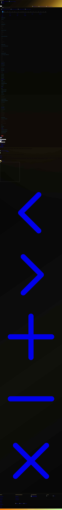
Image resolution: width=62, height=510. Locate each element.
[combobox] (3, 139)
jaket (1, 50)
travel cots (2, 75)
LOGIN (37, 6)
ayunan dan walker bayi (4, 129)
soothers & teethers (3, 91)
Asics (2, 15)
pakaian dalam (2, 51)
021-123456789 (17, 499)
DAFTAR (44, 6)
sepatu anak (2, 32)
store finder (23, 9)
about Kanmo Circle (8, 9)
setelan (2, 49)
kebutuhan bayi (3, 24)
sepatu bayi (2, 31)
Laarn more (8, 151)
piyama (2, 27)
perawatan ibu (3, 117)
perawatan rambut (3, 113)
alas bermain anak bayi (4, 131)
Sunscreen (2, 111)
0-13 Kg (2, 71)
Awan (17, 15)
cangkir (2, 95)
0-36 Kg (2, 72)
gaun (1, 39)
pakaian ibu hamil (3, 53)
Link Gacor (1, 499)
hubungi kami (17, 496)
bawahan (2, 38)
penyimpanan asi (2, 104)
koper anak (2, 68)
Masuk (1, 137)
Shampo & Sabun (3, 112)
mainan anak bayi (3, 132)
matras (2, 86)
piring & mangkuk (3, 96)
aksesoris (2, 78)
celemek (2, 92)
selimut (2, 80)
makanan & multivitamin (4, 100)
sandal (1, 33)
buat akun (2, 144)
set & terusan (2, 26)
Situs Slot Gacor (1, 496)
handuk (2, 127)
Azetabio (25, 15)
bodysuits (2, 28)
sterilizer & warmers (3, 89)
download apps (6, 1)
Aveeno (10, 15)
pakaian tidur (2, 25)
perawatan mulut (2, 114)
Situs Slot (1, 501)
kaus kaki (2, 34)
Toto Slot (1, 507)
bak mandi (2, 126)
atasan (1, 37)
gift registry (14, 1)
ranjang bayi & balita (4, 83)
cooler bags (2, 105)
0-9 (45, 11)
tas (1, 20)
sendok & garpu (2, 97)
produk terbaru (3, 17)
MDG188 (1, 157)
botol (2, 88)
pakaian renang (3, 44)
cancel (0, 140)
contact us (30, 9)
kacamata (2, 21)
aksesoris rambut (2, 22)
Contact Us (51, 6)
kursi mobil (2, 70)
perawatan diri (2, 115)
